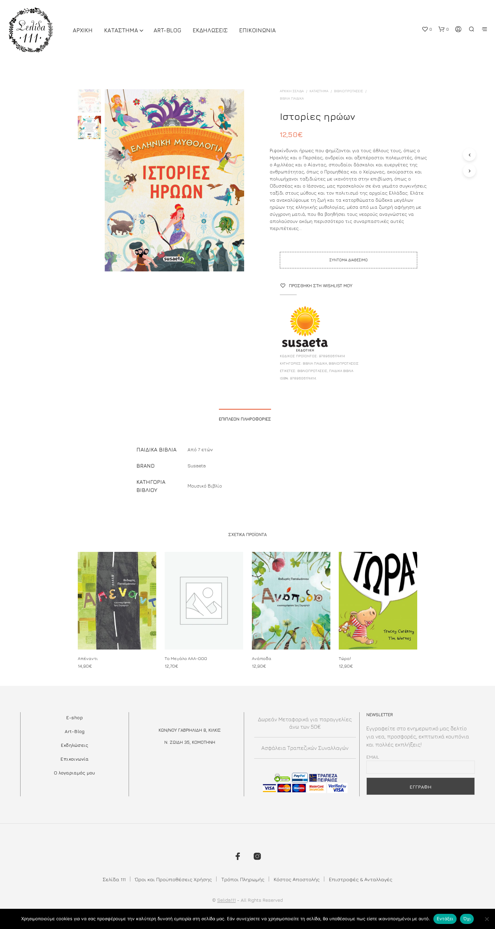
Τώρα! (345, 658)
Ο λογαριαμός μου (74, 772)
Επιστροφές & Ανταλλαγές (360, 879)
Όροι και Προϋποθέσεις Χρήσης (173, 879)
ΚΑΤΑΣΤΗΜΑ (121, 30)
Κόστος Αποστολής (297, 879)
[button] (427, 29)
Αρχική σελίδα (292, 91)
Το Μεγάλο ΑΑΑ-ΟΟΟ (186, 658)
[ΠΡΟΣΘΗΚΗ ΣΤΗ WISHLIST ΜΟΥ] (117, 637)
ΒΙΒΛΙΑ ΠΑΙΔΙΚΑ (292, 98)
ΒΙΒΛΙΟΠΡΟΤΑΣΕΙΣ (348, 91)
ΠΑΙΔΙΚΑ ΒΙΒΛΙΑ (341, 371)
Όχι (467, 918)
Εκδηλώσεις (74, 745)
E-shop (74, 717)
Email (372, 757)
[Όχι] (486, 919)
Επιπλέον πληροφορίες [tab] (245, 419)
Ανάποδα (261, 658)
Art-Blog (167, 30)
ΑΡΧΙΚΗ (83, 30)
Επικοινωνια (257, 30)
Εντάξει (445, 918)
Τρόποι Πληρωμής (242, 879)
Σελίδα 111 (114, 879)
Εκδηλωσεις (210, 30)
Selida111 (226, 900)
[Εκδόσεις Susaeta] (305, 329)
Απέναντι (88, 658)
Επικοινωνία (74, 759)
